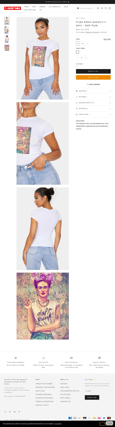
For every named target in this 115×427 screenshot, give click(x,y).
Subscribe (92, 397)
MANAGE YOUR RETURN (45, 387)
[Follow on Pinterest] (19, 412)
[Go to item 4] (6, 48)
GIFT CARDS (65, 398)
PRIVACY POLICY (42, 405)
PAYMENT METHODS (44, 394)
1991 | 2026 (64, 387)
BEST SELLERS (30, 9)
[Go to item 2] (6, 30)
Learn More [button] (58, 423)
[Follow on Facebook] (5, 412)
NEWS (27, 6)
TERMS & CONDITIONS (44, 401)
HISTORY (63, 384)
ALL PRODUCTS (55, 6)
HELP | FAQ (40, 391)
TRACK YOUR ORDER (44, 384)
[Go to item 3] (6, 39)
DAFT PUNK (80, 18)
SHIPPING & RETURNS (44, 398)
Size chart (107, 39)
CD (40, 9)
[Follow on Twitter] (10, 412)
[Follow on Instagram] (14, 412)
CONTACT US (65, 401)
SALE (66, 6)
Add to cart (93, 71)
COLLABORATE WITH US (69, 391)
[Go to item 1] (6, 21)
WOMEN (42, 6)
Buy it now (93, 77)
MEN (34, 6)
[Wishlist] (106, 8)
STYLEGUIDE (65, 394)
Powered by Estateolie (22, 419)
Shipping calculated (91, 32)
